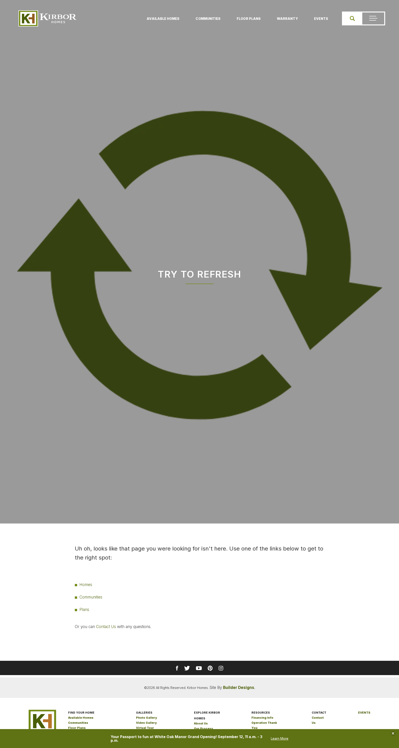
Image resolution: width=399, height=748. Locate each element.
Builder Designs (238, 687)
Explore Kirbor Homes (207, 715)
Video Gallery (146, 722)
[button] (352, 18)
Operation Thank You (264, 725)
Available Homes (163, 19)
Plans (84, 609)
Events (321, 19)
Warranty (287, 19)
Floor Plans (249, 19)
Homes (85, 584)
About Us (201, 723)
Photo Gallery (146, 717)
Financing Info (262, 717)
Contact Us (106, 626)
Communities (208, 19)
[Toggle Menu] (373, 18)
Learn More (279, 738)
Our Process (203, 728)
